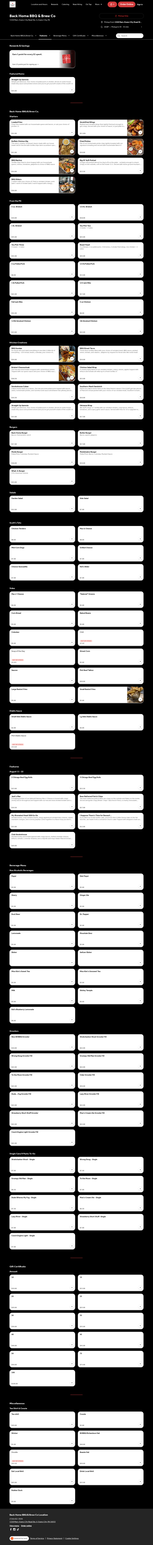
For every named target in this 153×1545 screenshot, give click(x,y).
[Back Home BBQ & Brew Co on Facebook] (11, 1529)
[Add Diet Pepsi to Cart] (140, 886)
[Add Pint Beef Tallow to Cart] (140, 680)
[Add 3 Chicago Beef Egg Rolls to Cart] (140, 788)
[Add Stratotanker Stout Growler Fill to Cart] (140, 1047)
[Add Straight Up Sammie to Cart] (72, 90)
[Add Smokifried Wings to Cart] (140, 132)
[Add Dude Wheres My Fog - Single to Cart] (72, 1208)
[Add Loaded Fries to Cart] (72, 132)
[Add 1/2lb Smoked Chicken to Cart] (72, 331)
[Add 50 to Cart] (72, 1364)
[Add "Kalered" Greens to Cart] (140, 604)
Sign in (140, 4)
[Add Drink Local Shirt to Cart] (140, 1481)
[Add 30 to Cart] (72, 1326)
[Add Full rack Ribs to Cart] (72, 312)
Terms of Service (37, 1538)
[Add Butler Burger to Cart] (140, 443)
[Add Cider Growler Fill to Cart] (140, 1085)
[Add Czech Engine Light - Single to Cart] (72, 1246)
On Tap (89, 4)
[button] (99, 4)
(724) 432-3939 (16, 1519)
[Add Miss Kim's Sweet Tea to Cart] (72, 982)
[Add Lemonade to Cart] (72, 943)
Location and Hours (39, 4)
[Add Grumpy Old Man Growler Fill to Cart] (140, 1066)
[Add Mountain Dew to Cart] (140, 943)
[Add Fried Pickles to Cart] (140, 151)
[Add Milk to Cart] (72, 1001)
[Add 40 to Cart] (72, 1345)
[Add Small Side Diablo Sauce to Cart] (72, 727)
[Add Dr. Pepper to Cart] (140, 924)
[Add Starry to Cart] (72, 905)
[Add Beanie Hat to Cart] (140, 1462)
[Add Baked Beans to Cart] (140, 623)
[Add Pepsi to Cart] (72, 886)
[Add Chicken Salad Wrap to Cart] (140, 378)
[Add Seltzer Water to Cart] (140, 962)
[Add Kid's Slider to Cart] (140, 577)
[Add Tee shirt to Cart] (72, 1424)
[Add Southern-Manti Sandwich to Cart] (140, 397)
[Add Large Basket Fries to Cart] (72, 699)
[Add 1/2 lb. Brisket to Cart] (140, 217)
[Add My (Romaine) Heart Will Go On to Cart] (72, 826)
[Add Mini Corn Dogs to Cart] (72, 558)
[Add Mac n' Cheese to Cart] (72, 604)
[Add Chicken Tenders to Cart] (72, 539)
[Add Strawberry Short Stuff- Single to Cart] (140, 1227)
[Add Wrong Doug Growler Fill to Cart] (72, 1066)
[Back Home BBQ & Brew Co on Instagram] (14, 1529)
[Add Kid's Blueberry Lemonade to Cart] (72, 1020)
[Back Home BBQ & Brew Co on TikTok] (17, 1529)
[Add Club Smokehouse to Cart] (72, 845)
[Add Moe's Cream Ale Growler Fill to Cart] (140, 1123)
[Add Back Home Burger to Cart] (72, 443)
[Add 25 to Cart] (140, 1306)
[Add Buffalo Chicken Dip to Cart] (72, 151)
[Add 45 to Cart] (140, 1345)
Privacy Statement (54, 1538)
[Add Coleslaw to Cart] (72, 642)
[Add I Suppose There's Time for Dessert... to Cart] (140, 826)
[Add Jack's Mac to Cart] (72, 807)
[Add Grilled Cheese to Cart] (140, 558)
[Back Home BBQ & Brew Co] (13, 4)
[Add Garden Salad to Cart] (72, 509)
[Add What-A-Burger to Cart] (72, 481)
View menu (14, 1526)
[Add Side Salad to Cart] (140, 509)
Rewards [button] (54, 4)
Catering (65, 4)
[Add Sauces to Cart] (72, 680)
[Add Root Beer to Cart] (72, 924)
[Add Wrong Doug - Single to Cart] (140, 1170)
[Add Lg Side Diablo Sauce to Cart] (140, 727)
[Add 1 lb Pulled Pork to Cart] (72, 293)
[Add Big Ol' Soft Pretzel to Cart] (140, 170)
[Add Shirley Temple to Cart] (140, 1001)
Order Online (126, 4)
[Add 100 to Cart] (72, 1383)
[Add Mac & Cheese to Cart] (140, 539)
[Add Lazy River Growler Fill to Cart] (140, 1104)
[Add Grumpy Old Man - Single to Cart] (72, 1189)
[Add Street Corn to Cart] (140, 661)
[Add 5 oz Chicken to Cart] (140, 312)
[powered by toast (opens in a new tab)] (19, 1538)
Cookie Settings (72, 1538)
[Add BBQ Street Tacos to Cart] (140, 359)
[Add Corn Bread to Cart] (72, 623)
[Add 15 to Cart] (140, 1287)
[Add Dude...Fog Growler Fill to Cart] (72, 1104)
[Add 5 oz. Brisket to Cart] (72, 217)
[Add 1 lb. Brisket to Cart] (72, 236)
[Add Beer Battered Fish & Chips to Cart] (140, 807)
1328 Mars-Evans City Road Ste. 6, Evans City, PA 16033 (33, 1522)
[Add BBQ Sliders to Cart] (72, 190)
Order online (26, 1526)
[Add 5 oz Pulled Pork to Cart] (72, 274)
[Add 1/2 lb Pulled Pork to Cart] (140, 274)
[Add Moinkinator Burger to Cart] (140, 462)
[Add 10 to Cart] (72, 1287)
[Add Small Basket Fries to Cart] (140, 699)
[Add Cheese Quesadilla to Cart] (72, 577)
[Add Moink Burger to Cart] (72, 462)
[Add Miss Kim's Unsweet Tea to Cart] (140, 982)
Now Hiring (77, 4)
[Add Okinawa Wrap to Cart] (140, 416)
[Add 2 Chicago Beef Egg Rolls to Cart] (72, 788)
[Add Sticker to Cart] (72, 1443)
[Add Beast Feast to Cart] (140, 255)
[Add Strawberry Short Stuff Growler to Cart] (72, 1123)
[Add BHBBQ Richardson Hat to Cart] (140, 1443)
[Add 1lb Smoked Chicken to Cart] (140, 331)
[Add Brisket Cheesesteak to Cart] (72, 378)
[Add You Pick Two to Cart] (140, 236)
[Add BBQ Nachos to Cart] (72, 170)
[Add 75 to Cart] (140, 1364)
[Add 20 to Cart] (72, 1306)
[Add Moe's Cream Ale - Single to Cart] (140, 1208)
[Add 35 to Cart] (140, 1326)
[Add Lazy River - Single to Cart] (72, 1227)
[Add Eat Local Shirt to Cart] (72, 1481)
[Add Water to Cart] (72, 962)
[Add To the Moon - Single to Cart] (140, 1189)
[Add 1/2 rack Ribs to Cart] (140, 293)
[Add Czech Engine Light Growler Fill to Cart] (72, 1142)
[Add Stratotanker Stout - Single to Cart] (72, 1170)
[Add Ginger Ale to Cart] (140, 905)
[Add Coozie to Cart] (140, 1424)
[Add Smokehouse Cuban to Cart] (72, 397)
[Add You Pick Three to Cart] (72, 255)
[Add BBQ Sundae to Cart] (72, 359)
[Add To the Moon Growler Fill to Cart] (72, 1085)
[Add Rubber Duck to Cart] (72, 1501)
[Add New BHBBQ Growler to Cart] (72, 1047)
